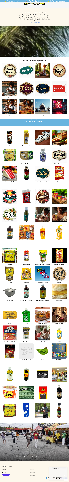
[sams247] (34, 4)
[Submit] (64, 475)
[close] (66, 467)
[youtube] (59, 478)
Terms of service (32, 472)
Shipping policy (32, 475)
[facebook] (57, 478)
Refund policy (32, 469)
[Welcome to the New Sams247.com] (34, 41)
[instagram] (58, 478)
